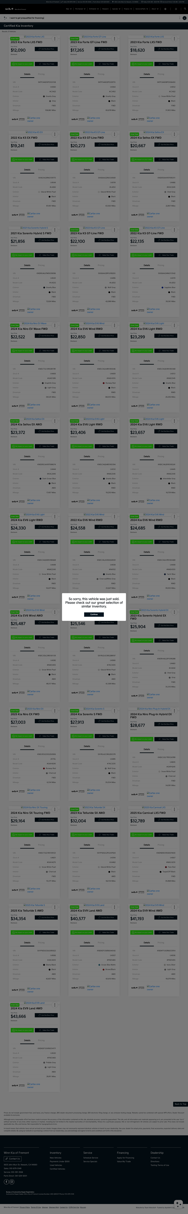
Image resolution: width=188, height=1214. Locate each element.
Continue (94, 614)
